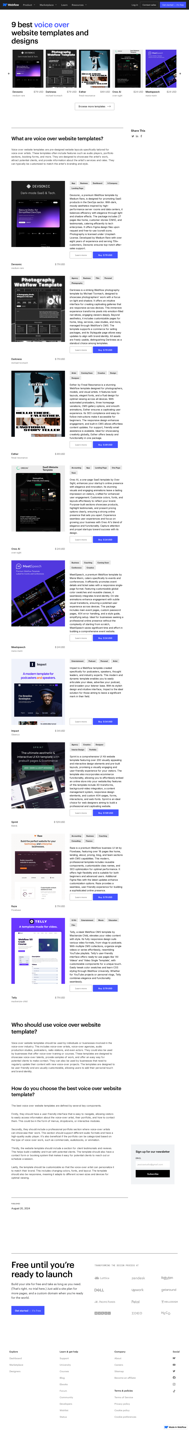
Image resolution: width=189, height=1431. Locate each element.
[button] (29, 5)
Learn (64, 4)
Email (138, 1158)
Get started (173, 4)
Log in (135, 4)
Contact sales (149, 4)
